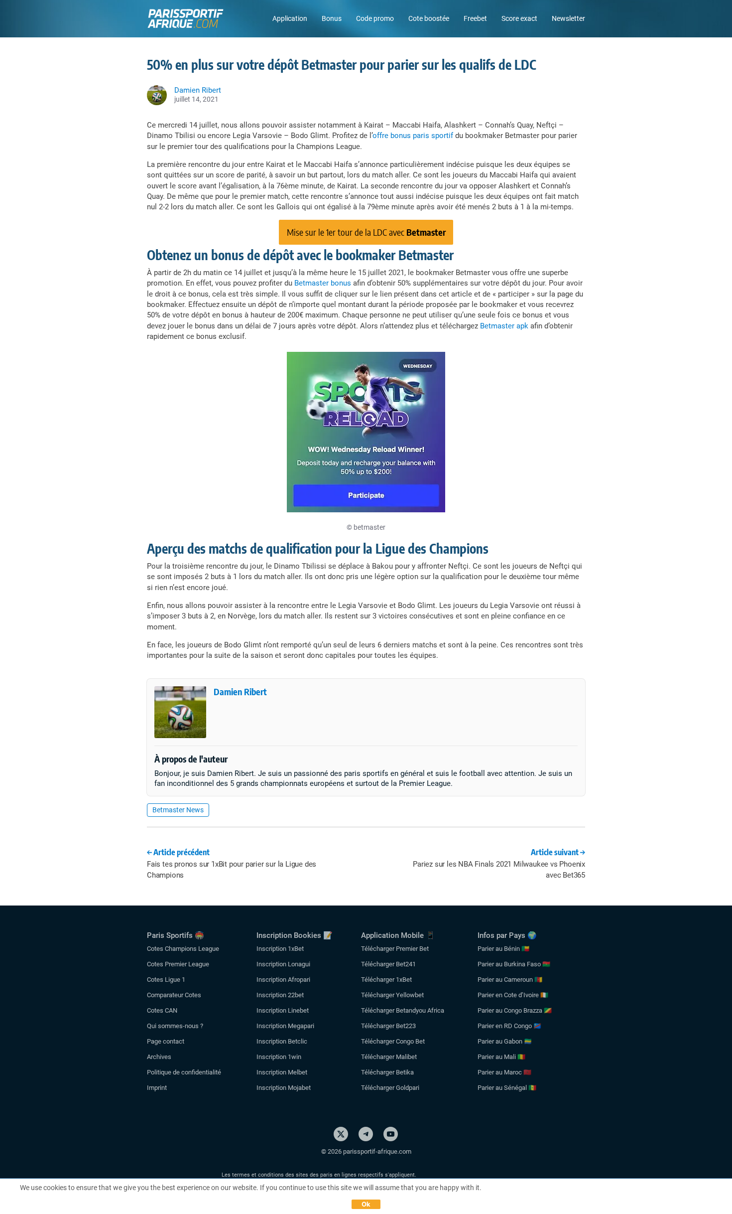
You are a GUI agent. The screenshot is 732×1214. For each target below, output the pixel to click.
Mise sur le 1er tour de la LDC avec (366, 232)
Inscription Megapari (285, 1026)
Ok (366, 1204)
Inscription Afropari (283, 979)
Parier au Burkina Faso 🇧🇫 (514, 964)
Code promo (375, 18)
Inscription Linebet (282, 1010)
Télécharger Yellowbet (392, 995)
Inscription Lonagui (283, 964)
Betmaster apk (504, 325)
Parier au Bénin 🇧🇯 (503, 948)
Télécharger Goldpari (390, 1087)
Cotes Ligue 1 (166, 979)
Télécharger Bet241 (388, 964)
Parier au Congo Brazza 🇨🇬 (515, 1010)
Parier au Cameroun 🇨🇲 (510, 979)
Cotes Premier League (178, 964)
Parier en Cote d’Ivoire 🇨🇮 (513, 995)
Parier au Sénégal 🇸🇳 (507, 1087)
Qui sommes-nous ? (175, 1026)
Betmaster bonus (322, 283)
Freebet (475, 18)
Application (289, 18)
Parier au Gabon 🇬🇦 (505, 1041)
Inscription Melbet (281, 1072)
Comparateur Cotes (174, 995)
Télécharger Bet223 (388, 1026)
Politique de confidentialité (184, 1072)
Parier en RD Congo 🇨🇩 (509, 1026)
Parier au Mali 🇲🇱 (501, 1057)
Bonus (332, 18)
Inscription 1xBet (280, 948)
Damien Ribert (240, 691)
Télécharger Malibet (389, 1057)
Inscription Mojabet (283, 1087)
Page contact (165, 1041)
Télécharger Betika (387, 1072)
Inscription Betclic (281, 1041)
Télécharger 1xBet (386, 979)
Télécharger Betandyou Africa (402, 1010)
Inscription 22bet (280, 995)
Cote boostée (428, 18)
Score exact (519, 18)
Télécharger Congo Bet (393, 1041)
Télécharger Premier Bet (395, 948)
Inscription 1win (278, 1057)
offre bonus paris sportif (412, 135)
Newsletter (568, 18)
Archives (159, 1057)
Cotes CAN (162, 1010)
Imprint (157, 1087)
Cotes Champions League (183, 948)
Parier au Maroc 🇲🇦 (504, 1072)
